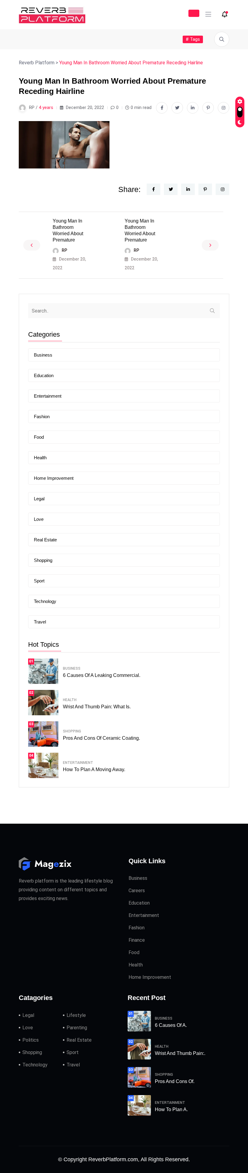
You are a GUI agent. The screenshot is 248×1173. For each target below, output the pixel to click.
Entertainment (47, 396)
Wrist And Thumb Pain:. (180, 1053)
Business (43, 354)
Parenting (77, 1027)
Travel (40, 621)
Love (39, 519)
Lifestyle (76, 1015)
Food (39, 437)
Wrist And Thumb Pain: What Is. (97, 706)
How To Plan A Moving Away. (94, 769)
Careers (137, 890)
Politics (30, 1040)
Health (40, 457)
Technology (45, 601)
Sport (39, 580)
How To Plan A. (171, 1109)
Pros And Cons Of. (174, 1081)
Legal (39, 498)
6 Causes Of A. (171, 1025)
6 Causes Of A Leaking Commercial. (101, 675)
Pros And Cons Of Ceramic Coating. (101, 738)
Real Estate (45, 539)
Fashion (42, 416)
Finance (137, 940)
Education (44, 375)
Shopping (43, 560)
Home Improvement (53, 478)
